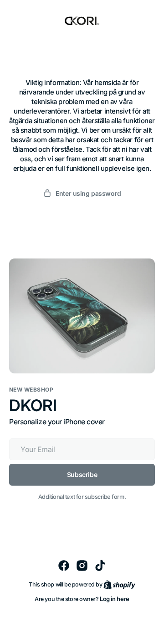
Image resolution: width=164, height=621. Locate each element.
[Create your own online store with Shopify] (119, 584)
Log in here (114, 598)
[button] (82, 193)
